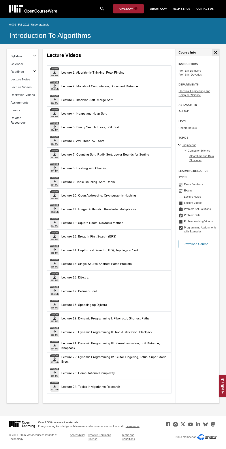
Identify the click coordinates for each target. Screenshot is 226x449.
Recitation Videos (23, 94)
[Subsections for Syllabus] (34, 56)
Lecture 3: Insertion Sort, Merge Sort (87, 100)
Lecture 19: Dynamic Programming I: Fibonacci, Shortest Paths (105, 318)
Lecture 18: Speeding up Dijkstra (84, 304)
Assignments (19, 102)
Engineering (189, 145)
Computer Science (199, 150)
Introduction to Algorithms (50, 35)
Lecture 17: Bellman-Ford (79, 291)
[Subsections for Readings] (34, 72)
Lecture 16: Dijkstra (75, 277)
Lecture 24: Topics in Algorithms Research (90, 386)
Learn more (132, 426)
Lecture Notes (20, 79)
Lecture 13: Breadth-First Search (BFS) (88, 236)
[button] (196, 244)
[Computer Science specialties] (186, 151)
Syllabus (16, 56)
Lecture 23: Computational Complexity (88, 373)
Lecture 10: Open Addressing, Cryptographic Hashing (98, 195)
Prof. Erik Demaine (190, 70)
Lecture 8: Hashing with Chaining (84, 168)
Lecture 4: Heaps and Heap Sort (84, 113)
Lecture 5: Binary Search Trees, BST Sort (90, 127)
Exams (15, 110)
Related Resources (18, 120)
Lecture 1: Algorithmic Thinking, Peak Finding (92, 72)
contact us (205, 8)
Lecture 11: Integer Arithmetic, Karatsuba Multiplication (99, 209)
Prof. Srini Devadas (190, 74)
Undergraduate (188, 128)
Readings (17, 71)
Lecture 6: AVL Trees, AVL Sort (82, 141)
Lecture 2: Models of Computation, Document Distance (99, 86)
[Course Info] (215, 52)
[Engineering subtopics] (180, 145)
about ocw (158, 8)
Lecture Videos (21, 87)
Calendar (17, 64)
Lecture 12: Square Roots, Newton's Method (92, 222)
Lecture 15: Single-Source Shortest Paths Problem (96, 263)
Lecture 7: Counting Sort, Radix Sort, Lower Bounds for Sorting (105, 154)
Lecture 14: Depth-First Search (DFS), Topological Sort (99, 250)
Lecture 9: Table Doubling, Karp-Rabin (88, 182)
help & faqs (181, 8)
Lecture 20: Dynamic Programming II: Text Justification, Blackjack (106, 332)
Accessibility (77, 435)
